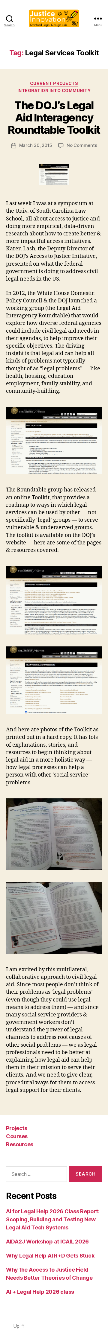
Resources (19, 1144)
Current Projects (54, 83)
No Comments (82, 145)
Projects (16, 1128)
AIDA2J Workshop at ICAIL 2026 (47, 1241)
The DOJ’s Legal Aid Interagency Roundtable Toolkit (54, 117)
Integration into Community (54, 90)
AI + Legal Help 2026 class (40, 1292)
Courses (17, 1136)
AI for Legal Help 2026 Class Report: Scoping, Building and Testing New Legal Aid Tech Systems (52, 1219)
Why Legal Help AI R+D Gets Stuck (50, 1255)
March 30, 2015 (35, 145)
